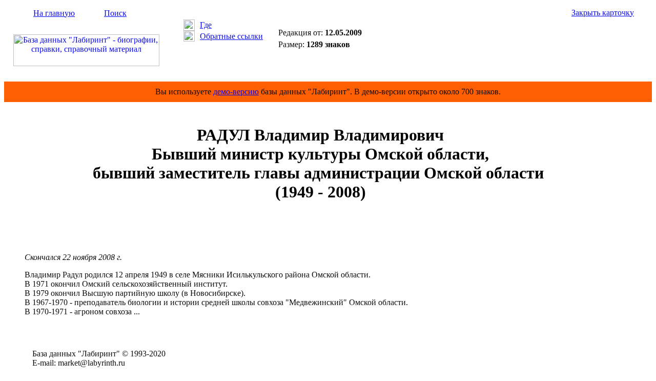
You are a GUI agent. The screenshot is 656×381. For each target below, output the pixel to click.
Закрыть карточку (602, 12)
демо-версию (236, 91)
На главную (54, 13)
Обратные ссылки (231, 36)
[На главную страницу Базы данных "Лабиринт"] (86, 63)
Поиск (115, 13)
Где (206, 25)
